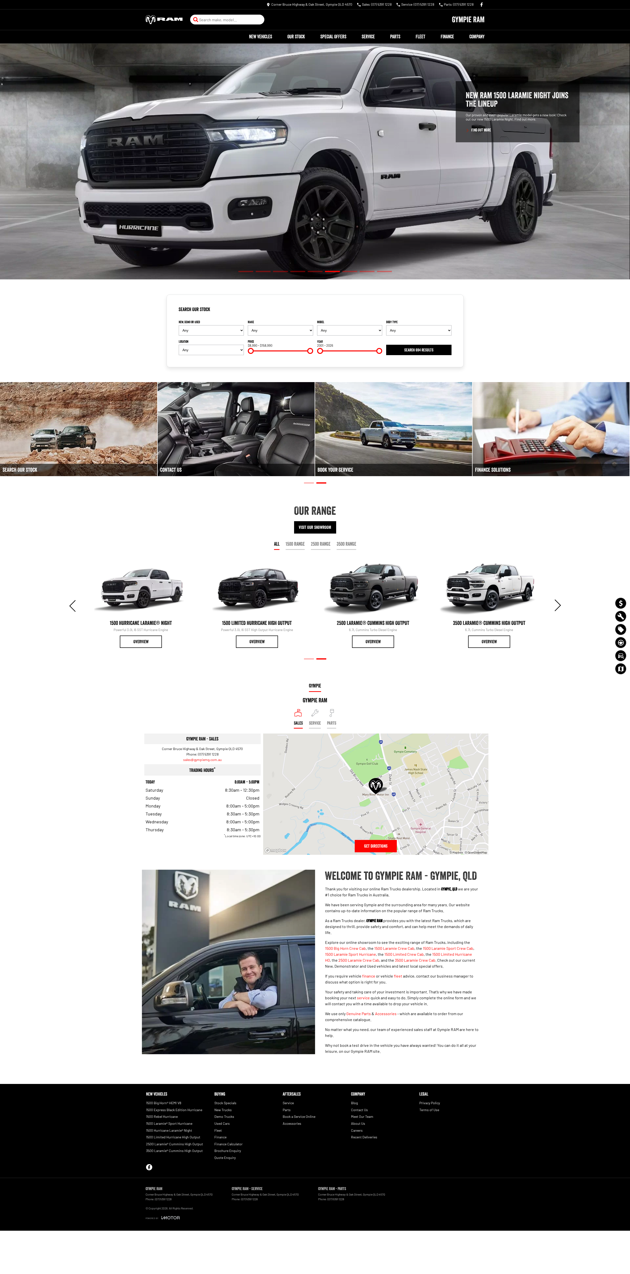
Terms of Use (429, 1110)
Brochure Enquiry (227, 1151)
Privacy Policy (429, 1103)
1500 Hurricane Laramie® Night (169, 1130)
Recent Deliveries (364, 1137)
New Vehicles (260, 37)
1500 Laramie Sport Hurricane (350, 954)
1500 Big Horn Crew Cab (345, 948)
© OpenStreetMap (476, 852)
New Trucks (223, 1110)
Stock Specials (225, 1103)
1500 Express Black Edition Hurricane (174, 1110)
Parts (395, 37)
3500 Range (346, 544)
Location (183, 341)
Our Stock (296, 37)
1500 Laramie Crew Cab (394, 948)
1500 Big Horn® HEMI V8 (163, 1103)
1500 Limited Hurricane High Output (173, 1137)
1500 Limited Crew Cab (404, 954)
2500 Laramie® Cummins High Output (174, 1144)
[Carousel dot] (245, 271)
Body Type (392, 322)
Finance (447, 37)
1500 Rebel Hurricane (162, 1116)
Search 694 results (418, 349)
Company (476, 37)
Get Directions (375, 846)
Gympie (315, 686)
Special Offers (333, 37)
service (363, 997)
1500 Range (295, 544)
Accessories (386, 1013)
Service (368, 37)
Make (251, 322)
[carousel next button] (557, 605)
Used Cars (222, 1123)
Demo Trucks (224, 1116)
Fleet (420, 37)
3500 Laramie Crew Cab (415, 960)
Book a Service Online (299, 1116)
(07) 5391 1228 (208, 754)
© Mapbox (456, 852)
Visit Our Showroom (315, 527)
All (276, 544)
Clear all (444, 311)
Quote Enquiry (225, 1157)
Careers (357, 1130)
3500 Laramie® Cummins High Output (174, 1151)
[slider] (251, 351)
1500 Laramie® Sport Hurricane (169, 1123)
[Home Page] (164, 19)
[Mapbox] (276, 850)
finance (368, 976)
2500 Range (320, 544)
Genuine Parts (358, 1013)
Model (320, 322)
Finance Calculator (228, 1144)
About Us (358, 1123)
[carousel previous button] (73, 605)
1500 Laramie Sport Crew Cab (448, 948)
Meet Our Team (362, 1116)
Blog (354, 1103)
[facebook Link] (482, 4)
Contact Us (359, 1110)
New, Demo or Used (189, 322)
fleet (398, 976)
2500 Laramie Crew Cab (358, 960)
